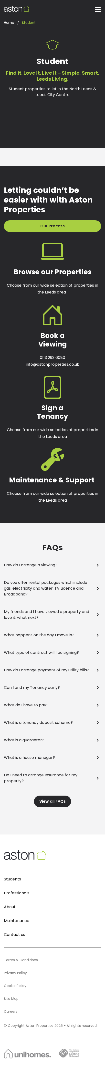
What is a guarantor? (24, 740)
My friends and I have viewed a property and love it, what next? (46, 614)
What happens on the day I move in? (39, 635)
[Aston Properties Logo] (16, 9)
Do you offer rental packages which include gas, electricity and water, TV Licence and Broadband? (45, 588)
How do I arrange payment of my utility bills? (46, 670)
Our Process (52, 226)
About (10, 907)
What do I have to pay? (26, 705)
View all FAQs (52, 801)
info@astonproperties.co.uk (52, 364)
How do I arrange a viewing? (30, 565)
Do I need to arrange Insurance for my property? (40, 778)
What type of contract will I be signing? (41, 652)
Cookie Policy (15, 985)
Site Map (11, 998)
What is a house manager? (29, 757)
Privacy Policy (15, 972)
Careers (10, 1011)
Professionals (16, 893)
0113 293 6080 (52, 357)
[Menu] (98, 9)
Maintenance (16, 920)
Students (12, 879)
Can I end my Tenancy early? (32, 687)
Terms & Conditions (21, 960)
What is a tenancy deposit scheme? (38, 722)
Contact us (14, 934)
